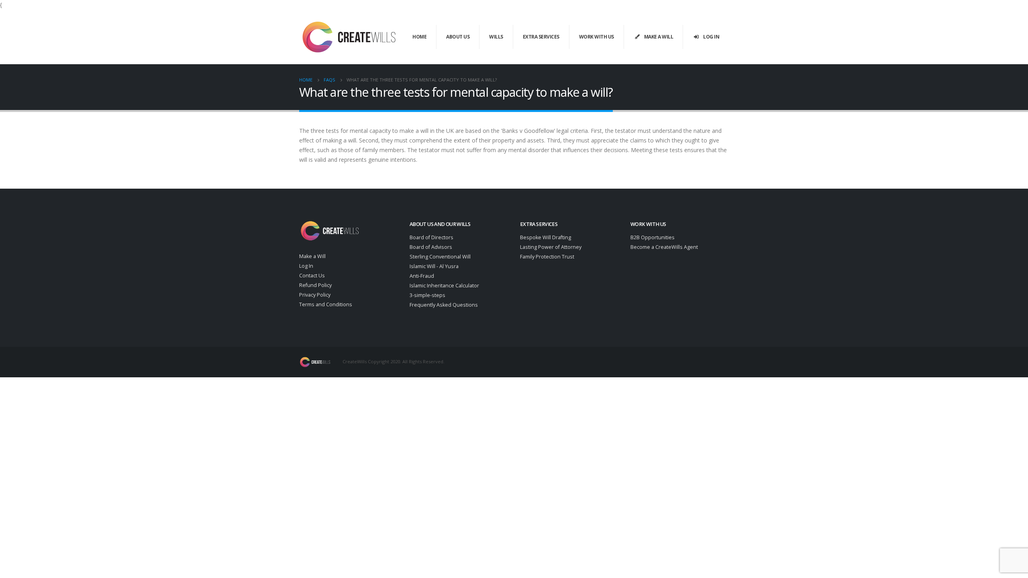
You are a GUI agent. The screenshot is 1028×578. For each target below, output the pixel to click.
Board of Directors (431, 237)
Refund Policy (315, 285)
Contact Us (312, 275)
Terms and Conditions (325, 304)
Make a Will (658, 36)
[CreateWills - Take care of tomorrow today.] (349, 36)
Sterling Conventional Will (440, 256)
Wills (496, 36)
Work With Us (596, 36)
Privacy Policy (314, 294)
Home (419, 36)
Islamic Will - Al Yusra (434, 266)
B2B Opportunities (652, 237)
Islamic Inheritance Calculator (444, 285)
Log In (711, 36)
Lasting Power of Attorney (550, 247)
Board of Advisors (431, 247)
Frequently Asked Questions (444, 304)
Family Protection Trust (547, 256)
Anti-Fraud (422, 276)
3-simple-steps (427, 295)
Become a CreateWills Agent (664, 247)
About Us (457, 36)
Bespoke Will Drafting (545, 237)
